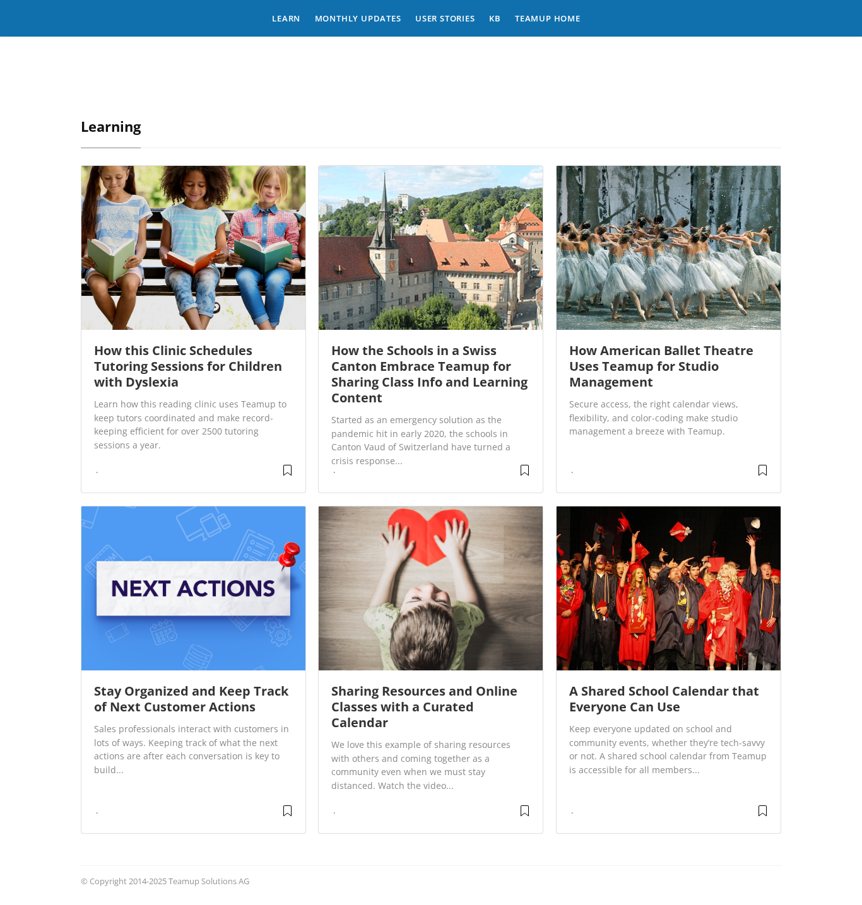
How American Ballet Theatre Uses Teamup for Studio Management (661, 366)
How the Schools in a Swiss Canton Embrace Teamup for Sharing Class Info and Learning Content (429, 374)
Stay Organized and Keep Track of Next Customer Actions (191, 698)
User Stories (445, 18)
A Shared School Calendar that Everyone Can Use (664, 698)
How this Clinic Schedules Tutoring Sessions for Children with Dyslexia (188, 366)
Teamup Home (548, 18)
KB (495, 18)
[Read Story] (287, 475)
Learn (286, 18)
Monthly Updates (358, 18)
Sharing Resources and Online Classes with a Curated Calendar (424, 706)
